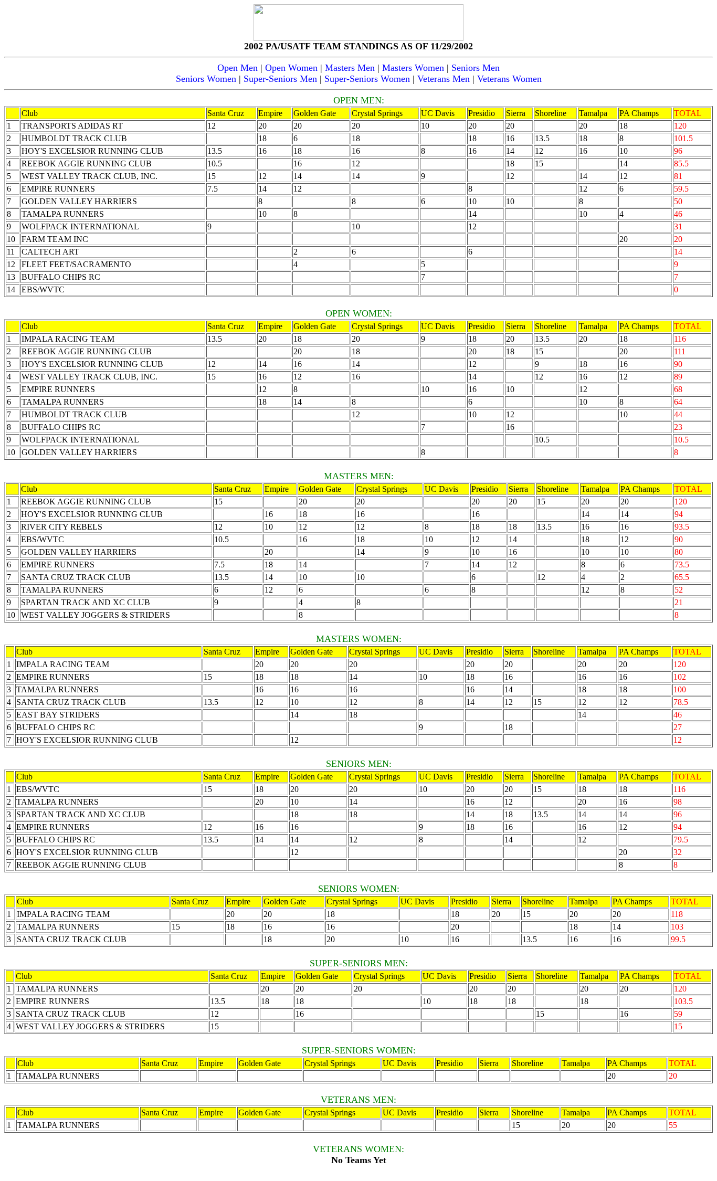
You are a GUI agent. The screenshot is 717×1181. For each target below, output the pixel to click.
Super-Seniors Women (367, 78)
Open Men (237, 67)
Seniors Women (206, 78)
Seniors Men (475, 67)
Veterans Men (443, 78)
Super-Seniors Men (280, 78)
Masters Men (350, 67)
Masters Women (413, 67)
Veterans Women (509, 78)
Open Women (291, 67)
